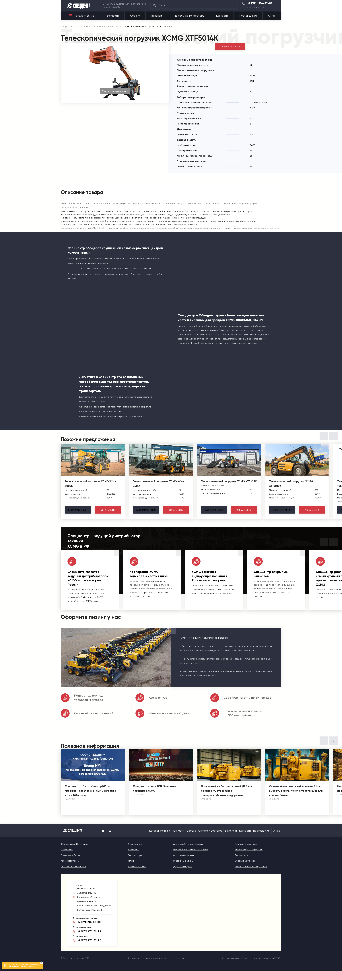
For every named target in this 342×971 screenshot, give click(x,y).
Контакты (222, 15)
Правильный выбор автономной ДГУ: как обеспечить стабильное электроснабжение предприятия (226, 791)
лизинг (77, 510)
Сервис (135, 15)
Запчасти (113, 15)
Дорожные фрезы (182, 866)
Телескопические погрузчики (251, 866)
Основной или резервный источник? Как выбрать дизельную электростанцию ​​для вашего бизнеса (296, 791)
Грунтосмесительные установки (190, 849)
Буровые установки (245, 860)
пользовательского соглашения (168, 958)
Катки (131, 860)
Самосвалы (67, 849)
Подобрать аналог (230, 47)
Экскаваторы (135, 855)
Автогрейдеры (135, 844)
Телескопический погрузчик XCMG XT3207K (229, 481)
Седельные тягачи (71, 855)
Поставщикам (248, 15)
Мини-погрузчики (70, 860)
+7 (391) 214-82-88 (260, 3)
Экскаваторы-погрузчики (249, 849)
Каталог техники (85, 15)
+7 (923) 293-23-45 (89, 940)
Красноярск (254, 7)
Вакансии (157, 15)
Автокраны (133, 849)
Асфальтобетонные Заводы (188, 844)
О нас (271, 15)
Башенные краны (137, 866)
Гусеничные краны (183, 860)
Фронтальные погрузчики (74, 844)
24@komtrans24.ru (86, 893)
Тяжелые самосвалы (246, 844)
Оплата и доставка (210, 830)
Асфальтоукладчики (184, 855)
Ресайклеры (241, 855)
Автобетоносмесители (73, 866)
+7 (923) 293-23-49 (89, 931)
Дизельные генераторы (190, 15)
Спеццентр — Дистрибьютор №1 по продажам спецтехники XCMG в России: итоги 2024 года (90, 791)
